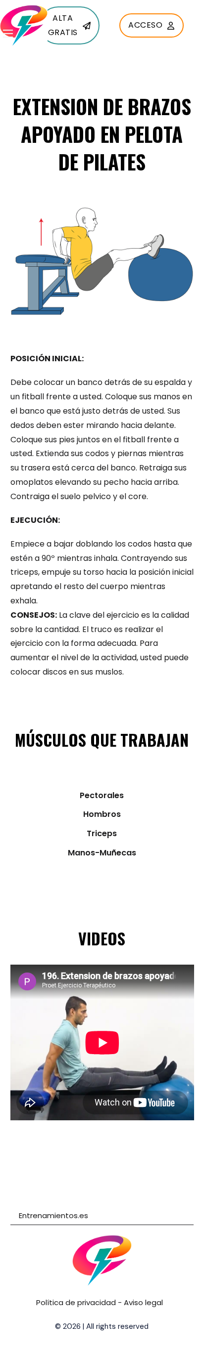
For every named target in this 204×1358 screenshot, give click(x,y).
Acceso (145, 25)
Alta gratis (63, 25)
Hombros (102, 814)
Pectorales (102, 795)
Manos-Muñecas (102, 852)
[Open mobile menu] (8, 34)
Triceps (102, 833)
